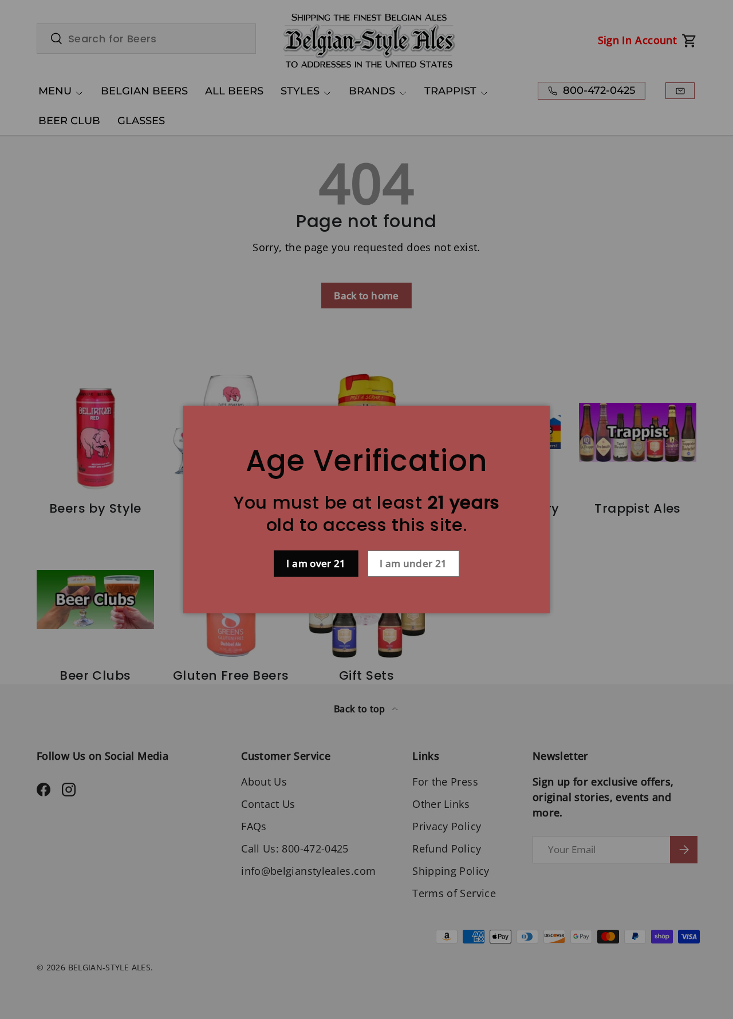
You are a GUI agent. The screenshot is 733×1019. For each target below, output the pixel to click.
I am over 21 (315, 563)
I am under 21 (413, 563)
